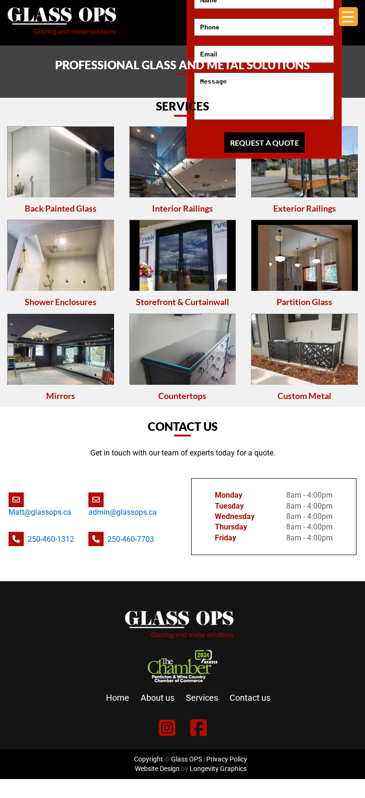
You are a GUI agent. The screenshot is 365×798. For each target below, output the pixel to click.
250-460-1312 (51, 539)
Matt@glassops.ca (40, 512)
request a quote (264, 142)
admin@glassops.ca (122, 512)
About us (157, 698)
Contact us (250, 698)
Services (202, 698)
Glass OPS (186, 759)
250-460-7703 (130, 539)
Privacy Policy (226, 759)
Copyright (148, 759)
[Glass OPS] (62, 40)
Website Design (157, 768)
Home (117, 698)
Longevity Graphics (218, 768)
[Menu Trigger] (348, 16)
